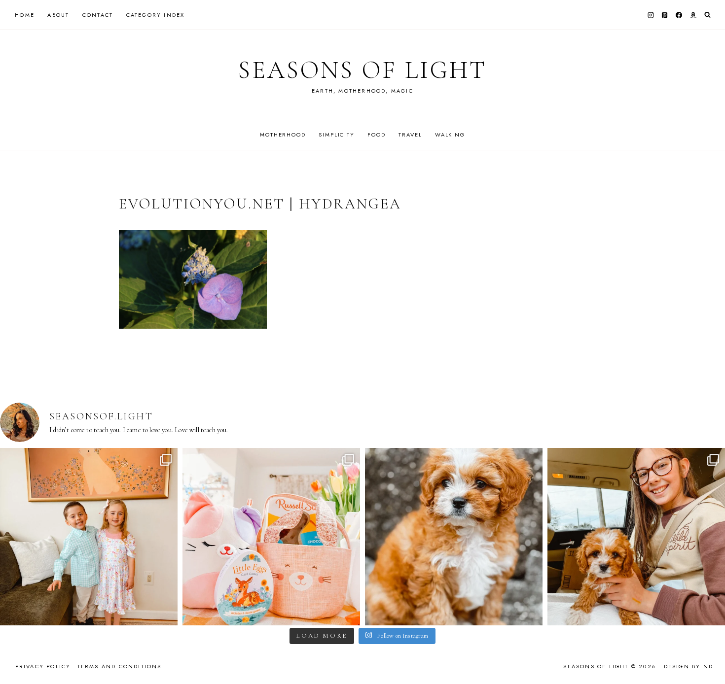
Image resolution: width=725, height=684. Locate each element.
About (58, 15)
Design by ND (688, 666)
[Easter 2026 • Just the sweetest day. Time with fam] (89, 536)
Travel (410, 134)
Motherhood (283, 134)
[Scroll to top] (708, 657)
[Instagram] (650, 14)
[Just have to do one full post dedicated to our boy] (454, 536)
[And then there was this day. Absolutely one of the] (636, 536)
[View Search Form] (707, 15)
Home (25, 15)
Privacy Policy (43, 666)
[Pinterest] (664, 14)
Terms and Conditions (119, 666)
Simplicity (337, 134)
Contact (97, 15)
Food (376, 134)
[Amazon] (693, 14)
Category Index (155, 15)
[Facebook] (679, 14)
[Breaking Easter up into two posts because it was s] (271, 536)
